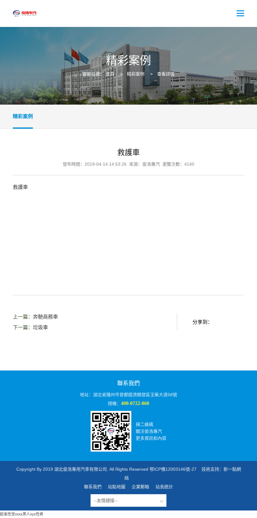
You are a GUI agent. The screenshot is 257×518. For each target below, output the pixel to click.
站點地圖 (116, 486)
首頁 (110, 73)
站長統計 (164, 486)
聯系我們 (93, 486)
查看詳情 (166, 73)
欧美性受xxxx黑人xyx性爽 (21, 514)
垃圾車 (40, 327)
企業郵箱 (140, 486)
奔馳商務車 (45, 316)
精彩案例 (135, 73)
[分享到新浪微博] (235, 322)
